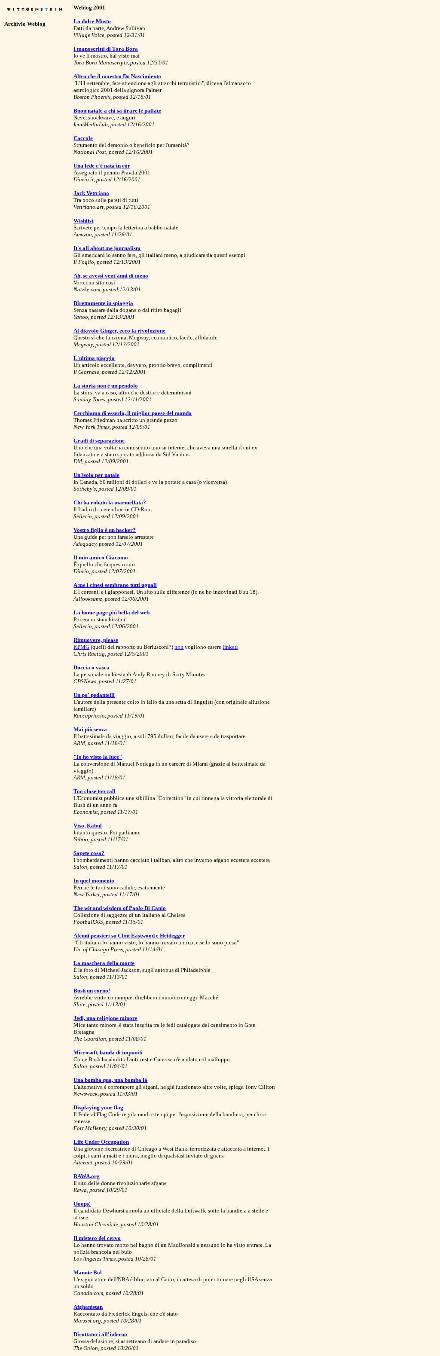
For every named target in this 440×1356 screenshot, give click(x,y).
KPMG (81, 647)
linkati (230, 647)
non (178, 647)
